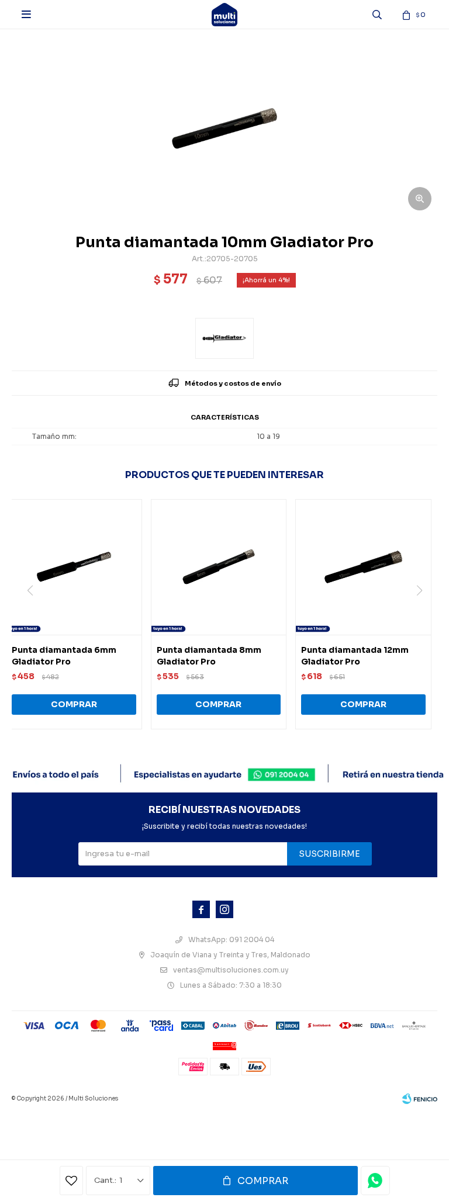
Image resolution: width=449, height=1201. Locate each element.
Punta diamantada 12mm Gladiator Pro (355, 656)
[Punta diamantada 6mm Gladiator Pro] (74, 567)
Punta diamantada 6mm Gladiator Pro (64, 656)
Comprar (262, 1181)
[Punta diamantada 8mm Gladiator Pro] (219, 567)
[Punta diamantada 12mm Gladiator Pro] (363, 567)
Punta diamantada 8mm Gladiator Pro (209, 656)
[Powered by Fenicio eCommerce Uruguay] (419, 1098)
